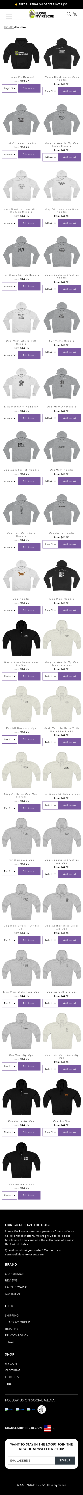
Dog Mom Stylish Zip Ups (21, 991)
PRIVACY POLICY (16, 1335)
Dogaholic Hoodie (62, 532)
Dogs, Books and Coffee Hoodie (62, 276)
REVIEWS (11, 1280)
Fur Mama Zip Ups (21, 859)
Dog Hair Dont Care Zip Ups (62, 1056)
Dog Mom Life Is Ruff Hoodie (21, 342)
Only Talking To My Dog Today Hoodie (62, 144)
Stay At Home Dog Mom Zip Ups (21, 795)
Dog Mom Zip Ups (21, 1183)
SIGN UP (64, 1460)
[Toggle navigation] (7, 14)
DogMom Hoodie (62, 469)
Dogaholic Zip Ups (21, 1120)
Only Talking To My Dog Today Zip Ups (62, 663)
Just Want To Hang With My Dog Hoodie (21, 210)
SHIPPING (12, 1316)
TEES (8, 1384)
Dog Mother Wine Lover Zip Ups (62, 927)
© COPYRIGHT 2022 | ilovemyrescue (41, 1485)
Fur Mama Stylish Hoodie (21, 274)
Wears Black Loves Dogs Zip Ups (21, 663)
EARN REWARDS (16, 1287)
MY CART (11, 1364)
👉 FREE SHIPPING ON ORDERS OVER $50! (41, 4)
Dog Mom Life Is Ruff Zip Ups (21, 927)
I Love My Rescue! (21, 77)
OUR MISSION (15, 1274)
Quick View (21, 67)
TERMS (9, 1342)
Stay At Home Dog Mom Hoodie (62, 210)
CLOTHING (13, 1370)
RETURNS (11, 1329)
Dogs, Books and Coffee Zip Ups (62, 861)
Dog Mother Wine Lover (21, 406)
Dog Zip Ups (62, 1120)
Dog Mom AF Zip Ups (62, 991)
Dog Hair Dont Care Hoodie (21, 534)
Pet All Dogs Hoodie (21, 142)
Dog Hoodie (21, 598)
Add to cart (29, 88)
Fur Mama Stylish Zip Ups (62, 793)
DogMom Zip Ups (21, 1054)
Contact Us (12, 1294)
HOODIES (12, 1377)
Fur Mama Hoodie (61, 340)
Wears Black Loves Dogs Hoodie (62, 78)
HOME (9, 27)
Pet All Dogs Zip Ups (21, 728)
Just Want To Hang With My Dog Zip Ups (62, 729)
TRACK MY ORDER (17, 1322)
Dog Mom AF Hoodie (62, 406)
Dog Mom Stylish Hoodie (21, 469)
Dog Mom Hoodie (61, 598)
